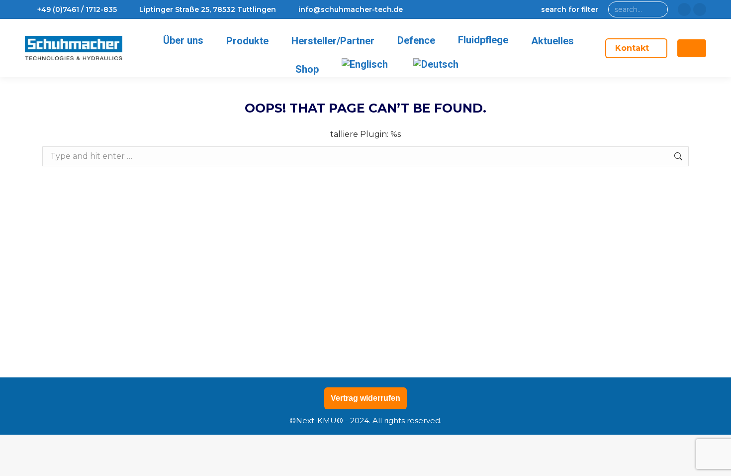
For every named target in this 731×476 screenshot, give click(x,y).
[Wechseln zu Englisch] (366, 64)
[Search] (658, 9)
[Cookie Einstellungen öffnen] (22, 463)
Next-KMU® (319, 420)
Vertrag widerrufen (365, 398)
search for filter (569, 9)
